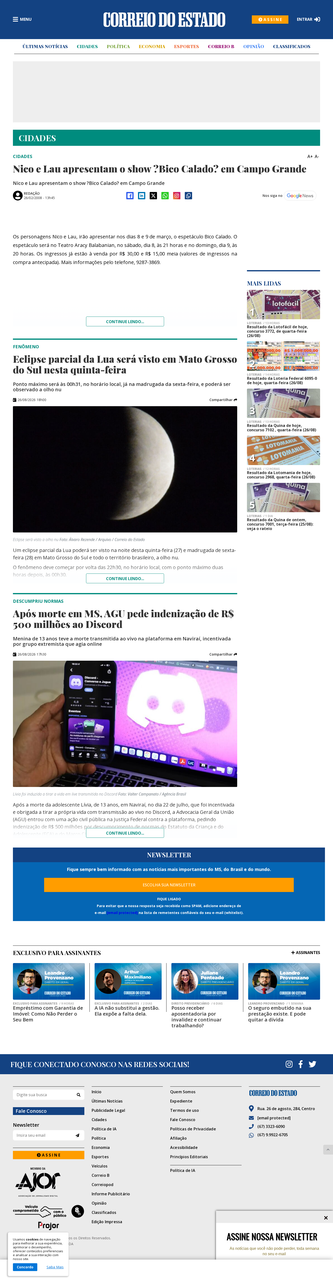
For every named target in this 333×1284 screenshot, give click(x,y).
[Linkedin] (142, 196)
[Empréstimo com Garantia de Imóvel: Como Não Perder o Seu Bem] (49, 981)
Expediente (181, 1101)
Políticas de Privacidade (193, 1129)
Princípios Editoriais (189, 1157)
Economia (152, 46)
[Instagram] (177, 196)
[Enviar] (77, 1135)
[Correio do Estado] (284, 1093)
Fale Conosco (182, 1119)
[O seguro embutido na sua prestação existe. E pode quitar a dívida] (284, 981)
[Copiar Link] (188, 196)
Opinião (253, 46)
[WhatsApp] (165, 196)
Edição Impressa (107, 1222)
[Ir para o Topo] (328, 1150)
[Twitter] (312, 1064)
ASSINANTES (308, 952)
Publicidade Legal (108, 1110)
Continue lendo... (125, 321)
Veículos (100, 1166)
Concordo (25, 1267)
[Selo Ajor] (48, 1182)
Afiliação (178, 1138)
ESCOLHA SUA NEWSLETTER (169, 885)
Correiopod (103, 1184)
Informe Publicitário (111, 1194)
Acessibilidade (184, 1147)
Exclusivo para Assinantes (43, 1003)
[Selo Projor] (48, 1217)
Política (118, 46)
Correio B (221, 46)
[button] (223, 400)
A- (317, 156)
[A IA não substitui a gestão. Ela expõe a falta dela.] (128, 981)
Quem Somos (183, 1092)
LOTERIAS (263, 421)
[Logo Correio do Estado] (164, 19)
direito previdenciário (197, 1003)
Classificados (292, 46)
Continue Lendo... (125, 578)
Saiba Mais (55, 1267)
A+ (310, 156)
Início (97, 1092)
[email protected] (122, 912)
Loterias (263, 323)
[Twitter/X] (153, 196)
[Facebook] (130, 196)
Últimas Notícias (45, 46)
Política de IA (104, 1129)
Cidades (87, 46)
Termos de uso (184, 1110)
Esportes (186, 46)
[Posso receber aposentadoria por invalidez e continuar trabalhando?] (204, 981)
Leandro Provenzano (275, 1003)
